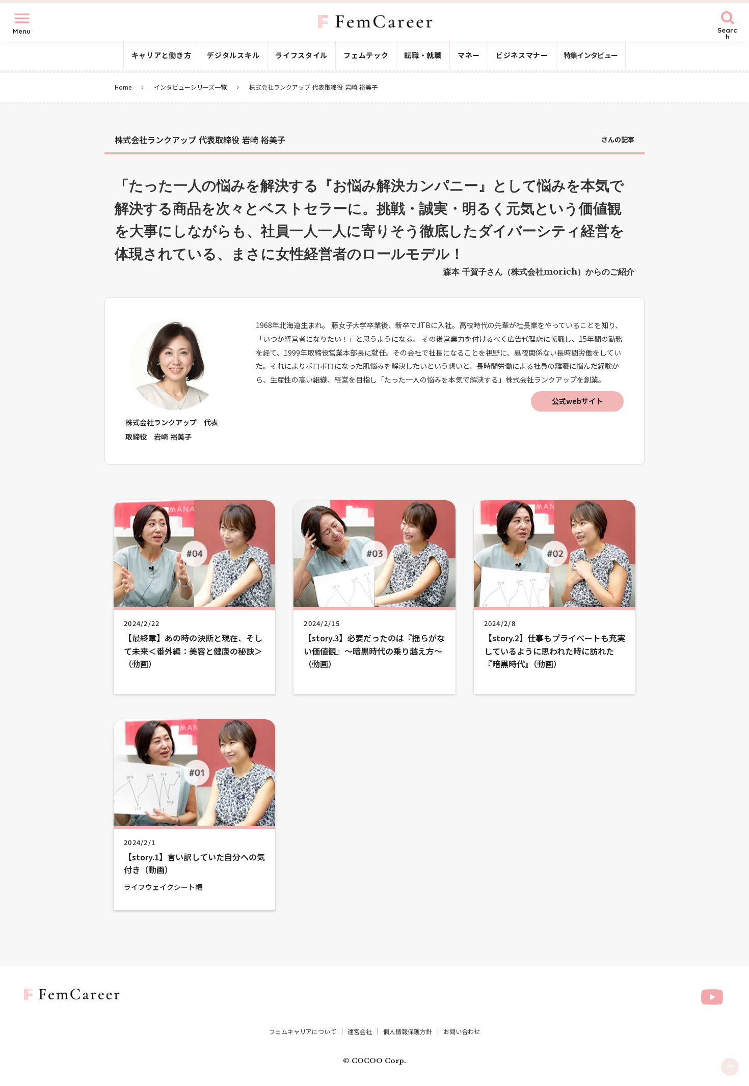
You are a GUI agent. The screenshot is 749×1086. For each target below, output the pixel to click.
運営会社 (359, 1031)
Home (123, 87)
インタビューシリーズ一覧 (190, 87)
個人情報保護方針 (407, 1031)
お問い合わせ (461, 1031)
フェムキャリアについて (302, 1031)
